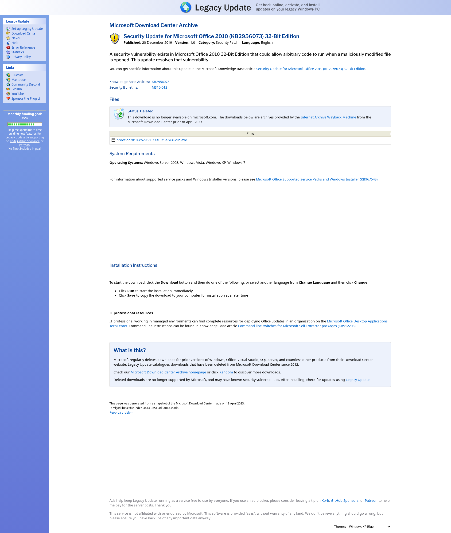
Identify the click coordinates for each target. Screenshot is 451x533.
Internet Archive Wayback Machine (328, 117)
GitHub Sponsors (28, 141)
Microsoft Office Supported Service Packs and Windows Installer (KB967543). (317, 179)
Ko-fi (13, 141)
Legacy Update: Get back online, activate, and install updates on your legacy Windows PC (225, 7)
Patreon (24, 145)
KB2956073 (160, 81)
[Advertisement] (24, 230)
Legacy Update (357, 379)
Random (226, 372)
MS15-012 (159, 87)
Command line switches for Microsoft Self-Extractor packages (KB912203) (296, 325)
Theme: (340, 526)
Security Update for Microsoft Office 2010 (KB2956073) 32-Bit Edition (310, 68)
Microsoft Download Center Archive (153, 25)
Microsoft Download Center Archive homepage (168, 372)
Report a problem (121, 413)
